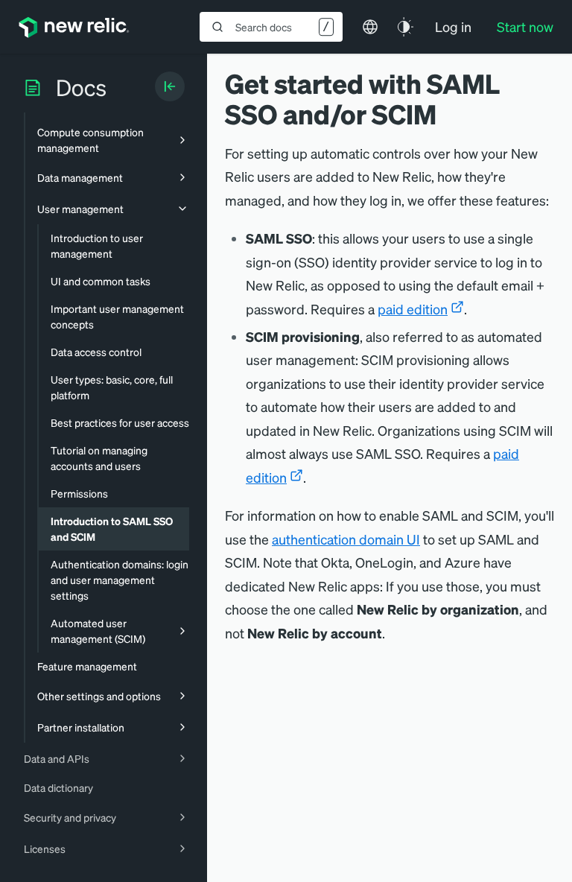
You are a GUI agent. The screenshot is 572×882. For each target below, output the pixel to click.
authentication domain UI (346, 539)
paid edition (413, 308)
